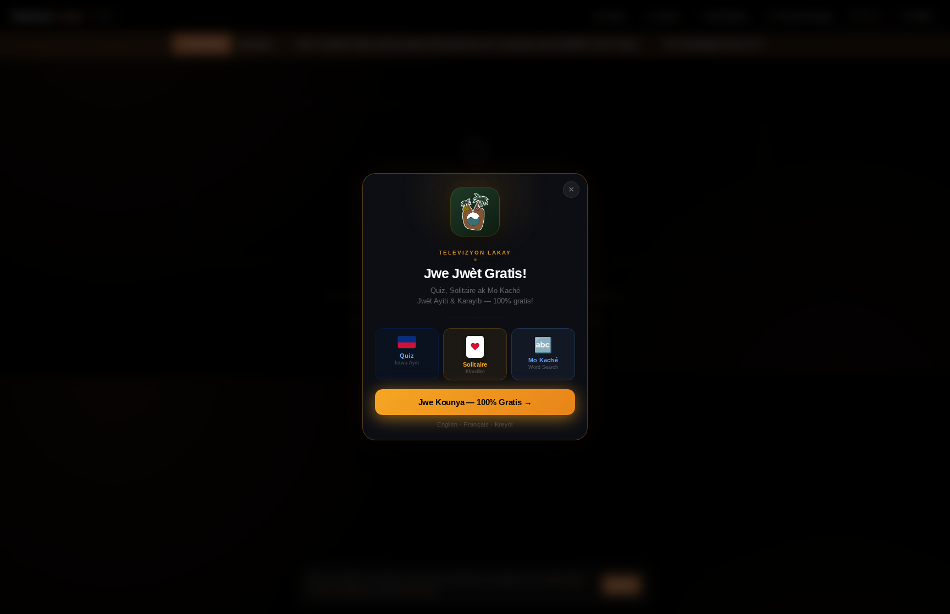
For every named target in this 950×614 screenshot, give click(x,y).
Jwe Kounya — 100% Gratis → (475, 402)
